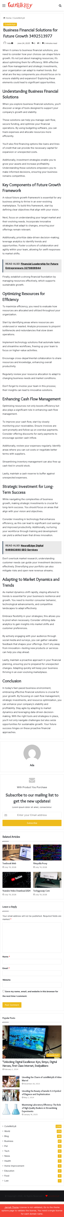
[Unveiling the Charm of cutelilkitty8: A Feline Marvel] (11, 1081)
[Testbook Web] (16, 852)
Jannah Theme (12, 1207)
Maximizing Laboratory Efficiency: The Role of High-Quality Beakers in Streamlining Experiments (41, 1108)
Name (6, 956)
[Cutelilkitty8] (20, 5)
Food (6, 1175)
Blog (6, 1136)
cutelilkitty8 (53, 1196)
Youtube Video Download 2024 (16, 890)
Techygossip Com (41, 890)
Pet (6, 1146)
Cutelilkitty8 (19, 18)
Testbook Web (9, 863)
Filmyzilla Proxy (40, 863)
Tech (6, 1151)
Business (8, 1141)
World (7, 1131)
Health (7, 1161)
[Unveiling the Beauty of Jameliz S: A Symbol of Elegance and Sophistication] (11, 1095)
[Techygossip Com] (47, 880)
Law (6, 1180)
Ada (9, 43)
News (7, 1156)
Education (9, 1171)
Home (8, 18)
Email (6, 968)
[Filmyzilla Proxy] (47, 852)
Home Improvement (14, 1166)
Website (6, 980)
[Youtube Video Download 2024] (16, 880)
